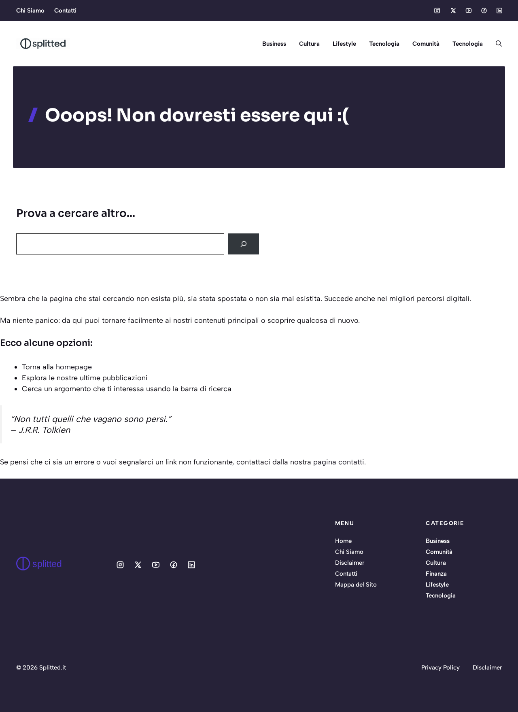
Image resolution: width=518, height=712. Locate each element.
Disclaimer (349, 562)
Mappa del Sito (356, 584)
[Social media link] (437, 10)
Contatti (65, 10)
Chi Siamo (30, 10)
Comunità (425, 43)
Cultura (309, 43)
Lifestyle (344, 43)
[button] (495, 43)
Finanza (436, 573)
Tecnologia (384, 43)
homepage (74, 366)
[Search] (243, 243)
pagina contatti (338, 462)
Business (274, 43)
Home (343, 541)
